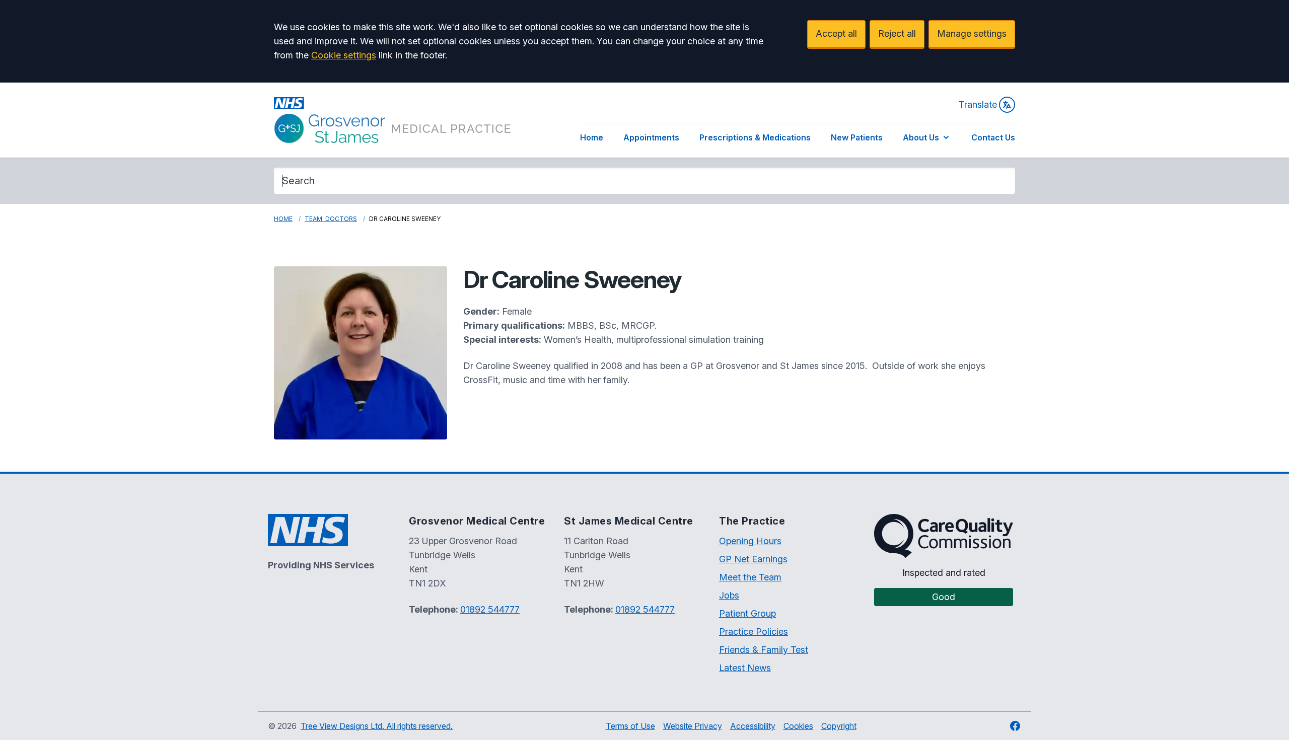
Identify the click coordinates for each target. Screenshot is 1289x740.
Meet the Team (750, 577)
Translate (978, 104)
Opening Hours (750, 541)
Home (591, 137)
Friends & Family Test (763, 649)
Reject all (897, 33)
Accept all (836, 33)
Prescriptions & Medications (755, 137)
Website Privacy (692, 726)
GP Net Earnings (753, 559)
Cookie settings (343, 55)
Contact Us (993, 137)
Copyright (838, 726)
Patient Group (747, 613)
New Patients (857, 137)
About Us (921, 137)
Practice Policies (753, 631)
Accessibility (752, 726)
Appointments (651, 137)
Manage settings (972, 33)
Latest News (745, 667)
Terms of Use (630, 726)
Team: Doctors (331, 219)
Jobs (729, 595)
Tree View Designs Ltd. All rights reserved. (377, 726)
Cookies (798, 726)
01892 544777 (490, 609)
